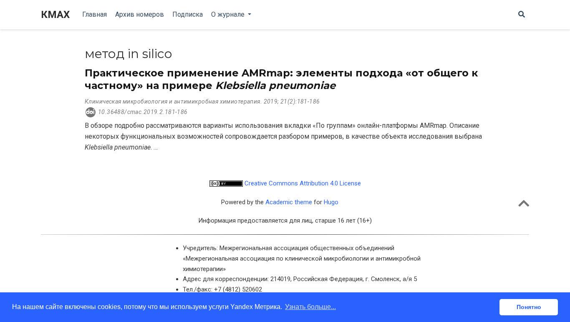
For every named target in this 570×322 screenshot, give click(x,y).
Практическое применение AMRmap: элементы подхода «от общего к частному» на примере (281, 79)
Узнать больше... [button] (310, 306)
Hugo (331, 202)
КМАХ (55, 14)
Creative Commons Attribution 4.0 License (302, 183)
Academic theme (288, 202)
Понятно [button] (529, 307)
